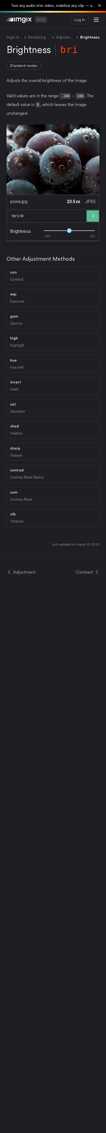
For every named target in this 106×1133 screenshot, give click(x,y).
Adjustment (65, 37)
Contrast (84, 572)
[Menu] (96, 19)
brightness (20, 231)
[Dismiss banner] (99, 5)
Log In (79, 19)
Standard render (24, 65)
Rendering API (39, 37)
